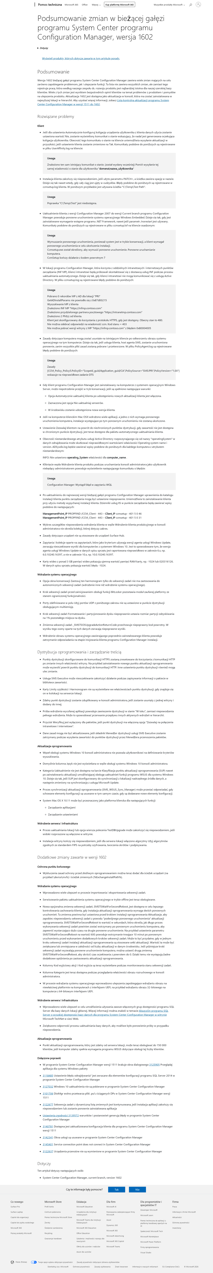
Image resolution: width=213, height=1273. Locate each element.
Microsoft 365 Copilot (115, 1241)
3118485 (48, 1075)
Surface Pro (15, 1206)
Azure (108, 1220)
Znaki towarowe (121, 1266)
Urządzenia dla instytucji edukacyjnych (87, 1213)
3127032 (48, 1086)
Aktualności (177, 1217)
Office (85, 4)
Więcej (95, 4)
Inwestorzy (176, 1228)
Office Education (83, 1233)
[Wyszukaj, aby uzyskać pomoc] (190, 4)
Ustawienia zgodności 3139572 (61, 1115)
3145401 (48, 1144)
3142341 (48, 1137)
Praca (174, 1206)
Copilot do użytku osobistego (22, 1222)
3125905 (154, 1064)
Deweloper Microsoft (148, 1210)
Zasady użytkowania (102, 1266)
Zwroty (47, 1222)
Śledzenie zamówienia (54, 1228)
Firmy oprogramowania (149, 1247)
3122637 (48, 1151)
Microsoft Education (85, 1206)
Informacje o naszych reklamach (145, 1266)
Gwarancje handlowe (53, 1238)
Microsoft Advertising (115, 1236)
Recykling (48, 1233)
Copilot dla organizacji (20, 1217)
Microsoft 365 (71, 4)
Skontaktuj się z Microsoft (58, 1266)
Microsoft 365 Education (86, 1228)
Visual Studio (145, 1252)
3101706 (48, 1093)
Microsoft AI (111, 1206)
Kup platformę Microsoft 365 (120, 4)
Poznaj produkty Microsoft (21, 1233)
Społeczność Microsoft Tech (151, 1231)
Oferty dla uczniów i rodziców (88, 1246)
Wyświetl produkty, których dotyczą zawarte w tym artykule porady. (81, 58)
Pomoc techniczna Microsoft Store (58, 1217)
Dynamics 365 (112, 1225)
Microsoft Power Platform (150, 1242)
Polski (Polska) (21, 1262)
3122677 (48, 1104)
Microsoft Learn (146, 1215)
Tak (117, 1189)
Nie (137, 1189)
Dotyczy (44, 48)
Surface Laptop (17, 1212)
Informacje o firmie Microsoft (184, 1212)
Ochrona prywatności (180, 1222)
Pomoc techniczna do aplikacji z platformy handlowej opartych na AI (153, 1223)
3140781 (48, 1126)
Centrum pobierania (53, 1212)
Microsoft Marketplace (149, 1236)
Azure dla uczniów (84, 1252)
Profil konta (49, 1206)
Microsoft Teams (113, 1246)
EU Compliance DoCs (171, 1266)
